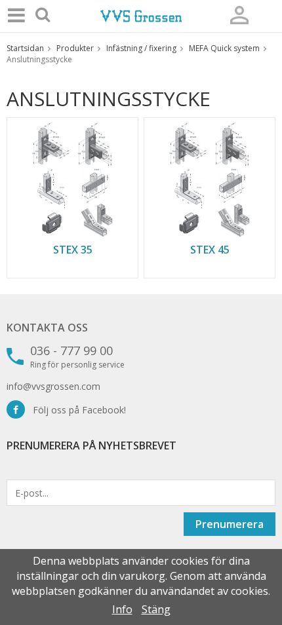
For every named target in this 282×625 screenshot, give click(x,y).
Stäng (156, 609)
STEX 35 (72, 249)
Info (122, 609)
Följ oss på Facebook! (75, 410)
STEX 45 (210, 249)
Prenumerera (229, 524)
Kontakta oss (47, 327)
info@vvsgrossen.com (53, 386)
